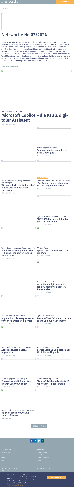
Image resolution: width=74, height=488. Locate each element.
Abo (2, 460)
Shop (3, 457)
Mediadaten (5, 452)
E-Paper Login (42, 452)
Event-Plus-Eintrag (43, 457)
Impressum (41, 471)
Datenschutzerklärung (15, 485)
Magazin (4, 455)
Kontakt (40, 455)
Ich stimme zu (56, 478)
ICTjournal (5, 471)
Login (39, 460)
